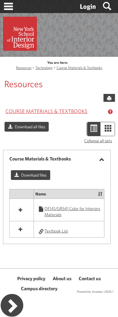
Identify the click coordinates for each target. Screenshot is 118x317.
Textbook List (56, 231)
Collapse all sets (98, 140)
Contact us (90, 278)
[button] (27, 127)
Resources (23, 67)
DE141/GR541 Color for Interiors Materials (72, 211)
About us (62, 278)
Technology (44, 67)
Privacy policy (31, 278)
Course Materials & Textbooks (79, 67)
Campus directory (39, 288)
